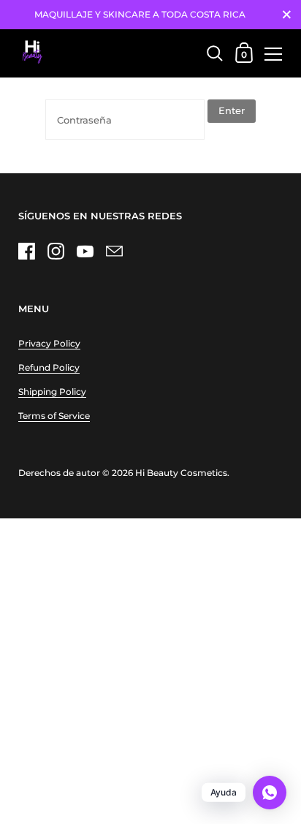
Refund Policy (49, 367)
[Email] (114, 251)
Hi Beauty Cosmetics (181, 472)
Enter (231, 110)
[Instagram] (55, 251)
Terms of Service (54, 415)
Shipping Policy (52, 391)
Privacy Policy (49, 343)
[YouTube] (84, 251)
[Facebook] (26, 251)
